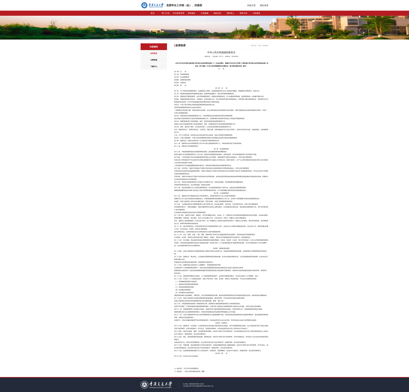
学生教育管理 (178, 13)
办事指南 (153, 60)
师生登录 (264, 5)
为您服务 (256, 13)
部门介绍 (165, 13)
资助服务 (191, 13)
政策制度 (153, 53)
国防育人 (230, 13)
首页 (152, 13)
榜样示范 (243, 13)
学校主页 (251, 5)
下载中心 (153, 66)
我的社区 (217, 13)
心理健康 (204, 13)
